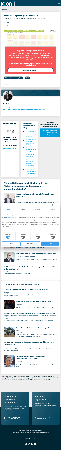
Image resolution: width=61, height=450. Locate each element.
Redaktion (34, 432)
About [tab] (53, 209)
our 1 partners (10, 217)
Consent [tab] (8, 209)
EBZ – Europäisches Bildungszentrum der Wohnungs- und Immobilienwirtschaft (24, 109)
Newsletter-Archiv (25, 432)
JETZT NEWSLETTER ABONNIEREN (14, 418)
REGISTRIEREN (41, 419)
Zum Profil (5, 114)
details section (52, 229)
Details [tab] (23, 209)
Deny (11, 243)
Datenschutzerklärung (36, 430)
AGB (27, 430)
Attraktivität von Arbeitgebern (13, 78)
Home (2, 9)
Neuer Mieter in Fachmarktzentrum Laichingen (31, 149)
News (6, 9)
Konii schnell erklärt (43, 432)
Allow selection (31, 243)
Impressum (6, 84)
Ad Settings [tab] (38, 209)
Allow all (50, 243)
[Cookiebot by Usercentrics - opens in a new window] (52, 205)
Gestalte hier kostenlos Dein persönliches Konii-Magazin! (50, 132)
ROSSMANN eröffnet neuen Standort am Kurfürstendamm (31, 171)
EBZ (27, 78)
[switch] (23, 237)
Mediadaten (15, 432)
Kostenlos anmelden (29, 70)
